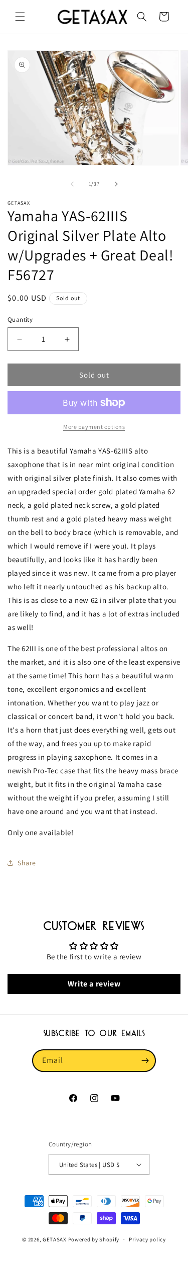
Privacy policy (147, 1239)
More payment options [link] (94, 426)
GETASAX (55, 1239)
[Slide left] (72, 184)
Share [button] (27, 862)
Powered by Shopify (94, 1239)
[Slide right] (116, 184)
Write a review (94, 983)
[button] (20, 17)
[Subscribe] (145, 1060)
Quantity (20, 319)
